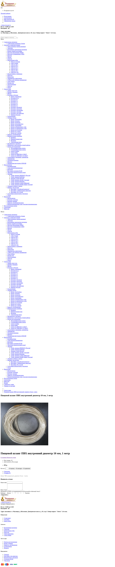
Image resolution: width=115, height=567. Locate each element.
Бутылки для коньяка (17, 110)
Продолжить (4, 494)
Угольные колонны (12, 160)
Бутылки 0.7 (14, 99)
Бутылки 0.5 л (15, 98)
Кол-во (3, 468)
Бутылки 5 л (14, 105)
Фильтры (13, 140)
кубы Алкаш (14, 63)
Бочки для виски (15, 122)
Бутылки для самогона (17, 113)
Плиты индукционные (13, 146)
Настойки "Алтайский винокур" (20, 189)
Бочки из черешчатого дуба (19, 128)
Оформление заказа (9, 21)
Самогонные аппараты (10, 42)
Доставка (6, 519)
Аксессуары (7, 89)
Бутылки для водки (16, 108)
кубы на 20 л (14, 64)
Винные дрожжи (12, 201)
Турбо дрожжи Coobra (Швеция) (20, 183)
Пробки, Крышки (12, 92)
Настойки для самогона (11, 556)
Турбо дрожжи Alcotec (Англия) (20, 180)
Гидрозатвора (8, 546)
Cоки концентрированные (15, 168)
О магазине (7, 518)
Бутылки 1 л (14, 101)
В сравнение (27, 468)
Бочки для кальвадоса (17, 124)
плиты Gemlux (15, 151)
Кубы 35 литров (15, 61)
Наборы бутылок (15, 115)
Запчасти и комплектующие (12, 45)
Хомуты (9, 86)
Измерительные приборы (14, 136)
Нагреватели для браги (14, 143)
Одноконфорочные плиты (18, 149)
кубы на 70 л (14, 71)
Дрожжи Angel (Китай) (17, 178)
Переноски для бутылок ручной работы (18, 145)
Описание (7, 471)
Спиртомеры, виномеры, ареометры (17, 157)
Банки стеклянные (16, 96)
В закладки (19, 468)
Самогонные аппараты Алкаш (16, 43)
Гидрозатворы (11, 116)
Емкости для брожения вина (15, 202)
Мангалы (6, 209)
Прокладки (10, 77)
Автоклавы (7, 207)
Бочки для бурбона (16, 119)
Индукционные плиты (10, 206)
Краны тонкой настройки (14, 51)
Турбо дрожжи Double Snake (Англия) (22, 184)
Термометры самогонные (14, 78)
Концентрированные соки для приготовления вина (22, 204)
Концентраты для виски (11, 557)
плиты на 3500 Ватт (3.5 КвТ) (19, 155)
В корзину (11, 468)
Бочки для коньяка (16, 125)
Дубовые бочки (11, 118)
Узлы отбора (11, 81)
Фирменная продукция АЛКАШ (16, 163)
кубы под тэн (14, 72)
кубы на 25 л (14, 66)
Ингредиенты (8, 165)
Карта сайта (7, 521)
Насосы (9, 55)
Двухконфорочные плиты (18, 148)
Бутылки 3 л (14, 104)
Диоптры (10, 48)
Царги (9, 87)
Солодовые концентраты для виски (17, 193)
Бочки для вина (15, 121)
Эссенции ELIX (8, 559)
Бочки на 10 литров (16, 130)
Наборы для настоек (13, 187)
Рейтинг (3, 493)
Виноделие (7, 196)
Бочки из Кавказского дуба (18, 127)
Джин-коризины (8, 533)
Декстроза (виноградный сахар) (16, 172)
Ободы (9, 57)
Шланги (9, 162)
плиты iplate (14, 152)
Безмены (13, 137)
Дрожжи (9, 174)
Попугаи (9, 75)
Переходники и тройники (14, 74)
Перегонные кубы (12, 60)
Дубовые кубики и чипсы (14, 186)
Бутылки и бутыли (12, 95)
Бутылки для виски (16, 107)
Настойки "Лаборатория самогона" (21, 190)
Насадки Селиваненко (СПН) (15, 54)
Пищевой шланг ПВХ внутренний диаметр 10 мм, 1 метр (20, 392)
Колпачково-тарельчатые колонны (17, 49)
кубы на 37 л (14, 68)
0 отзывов (3, 457)
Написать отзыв (11, 457)
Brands (6, 383)
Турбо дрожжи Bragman (17, 181)
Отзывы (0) (7, 473)
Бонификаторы (11, 166)
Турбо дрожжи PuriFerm (17, 177)
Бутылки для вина (12, 199)
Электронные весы (16, 142)
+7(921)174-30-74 (6, 25)
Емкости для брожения (14, 134)
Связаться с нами (9, 384)
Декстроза (7, 560)
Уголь (9, 195)
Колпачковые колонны (10, 527)
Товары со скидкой (9, 386)
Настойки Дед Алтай (17, 192)
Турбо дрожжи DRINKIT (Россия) (20, 175)
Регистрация (7, 16)
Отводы (9, 58)
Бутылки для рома (16, 111)
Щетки (9, 93)
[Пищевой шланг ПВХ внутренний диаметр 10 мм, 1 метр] (24, 449)
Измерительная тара (16, 139)
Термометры (11, 159)
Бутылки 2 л (14, 102)
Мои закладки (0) (9, 19)
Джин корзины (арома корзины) (16, 46)
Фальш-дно (10, 83)
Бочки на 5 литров (16, 133)
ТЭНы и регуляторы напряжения (16, 80)
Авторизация (8, 18)
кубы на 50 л (14, 69)
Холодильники (11, 84)
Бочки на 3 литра (16, 131)
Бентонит (10, 169)
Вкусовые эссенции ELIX (14, 171)
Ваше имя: (4, 482)
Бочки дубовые (8, 543)
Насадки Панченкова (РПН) (15, 52)
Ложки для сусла (12, 90)
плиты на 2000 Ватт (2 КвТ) (19, 154)
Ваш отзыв (4, 490)
